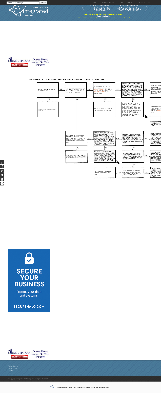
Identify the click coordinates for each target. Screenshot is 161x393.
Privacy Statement (13, 366)
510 (95, 18)
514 (113, 18)
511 (100, 18)
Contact (10, 370)
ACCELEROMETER (99, 89)
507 (80, 18)
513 (108, 18)
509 (90, 18)
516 (123, 18)
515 (118, 18)
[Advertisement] (61, 38)
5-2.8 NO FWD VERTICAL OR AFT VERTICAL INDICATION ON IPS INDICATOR (101, 8)
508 (85, 18)
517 (128, 18)
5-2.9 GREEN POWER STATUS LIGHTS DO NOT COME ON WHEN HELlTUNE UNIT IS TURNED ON (129, 8)
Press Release (12, 368)
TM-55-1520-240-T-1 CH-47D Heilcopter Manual (104, 14)
